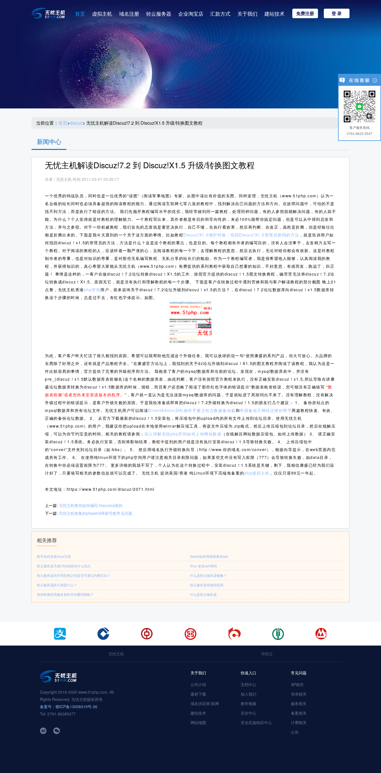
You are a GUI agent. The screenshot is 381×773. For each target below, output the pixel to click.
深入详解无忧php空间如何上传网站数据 (183, 434)
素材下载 (198, 694)
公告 (295, 732)
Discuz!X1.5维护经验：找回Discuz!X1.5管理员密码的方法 (241, 235)
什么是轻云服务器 (203, 594)
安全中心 (248, 713)
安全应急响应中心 (256, 722)
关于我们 (247, 13)
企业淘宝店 (190, 13)
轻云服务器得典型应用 (206, 584)
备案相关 (299, 713)
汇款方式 (220, 13)
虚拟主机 (102, 13)
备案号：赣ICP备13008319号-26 (68, 706)
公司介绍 (198, 684)
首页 (80, 13)
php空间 (92, 289)
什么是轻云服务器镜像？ (208, 575)
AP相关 (297, 684)
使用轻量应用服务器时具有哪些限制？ (65, 594)
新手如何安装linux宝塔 (54, 556)
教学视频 (248, 703)
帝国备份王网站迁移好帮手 (266, 410)
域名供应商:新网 (205, 703)
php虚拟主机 (257, 473)
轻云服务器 (158, 13)
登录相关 (299, 694)
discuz (76, 123)
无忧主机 (116, 654)
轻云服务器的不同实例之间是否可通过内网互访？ (73, 575)
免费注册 (305, 13)
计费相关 (299, 722)
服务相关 (299, 703)
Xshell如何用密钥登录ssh (209, 556)
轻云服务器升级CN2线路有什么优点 (64, 565)
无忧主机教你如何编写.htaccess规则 (90, 505)
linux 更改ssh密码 (203, 565)
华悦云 (267, 654)
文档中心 (248, 684)
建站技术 (274, 13)
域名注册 (129, 13)
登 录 (337, 13)
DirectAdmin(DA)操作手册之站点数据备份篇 (192, 410)
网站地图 (198, 722)
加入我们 (248, 694)
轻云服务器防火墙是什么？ (57, 584)
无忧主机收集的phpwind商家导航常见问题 (95, 513)
